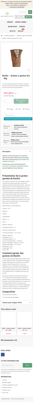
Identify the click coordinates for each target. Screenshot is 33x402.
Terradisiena (22, 264)
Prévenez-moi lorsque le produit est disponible (18, 119)
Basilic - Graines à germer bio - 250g (8, 329)
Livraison (4, 380)
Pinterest (27, 109)
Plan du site (5, 392)
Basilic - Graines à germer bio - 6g (24, 329)
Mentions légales (6, 382)
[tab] (16, 151)
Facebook (3, 354)
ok (28, 365)
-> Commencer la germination (16, 7)
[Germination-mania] (7, 14)
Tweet (19, 109)
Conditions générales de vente (10, 385)
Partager (11, 109)
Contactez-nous (6, 390)
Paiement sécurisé (7, 387)
